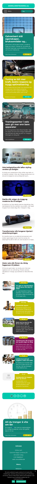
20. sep (27, 435)
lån (13, 427)
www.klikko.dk (20, 459)
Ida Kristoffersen (9, 139)
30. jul (23, 319)
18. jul (23, 337)
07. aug (27, 163)
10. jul (23, 374)
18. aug (27, 54)
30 (25, 396)
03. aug (23, 302)
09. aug (27, 96)
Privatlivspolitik (21, 481)
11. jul (23, 356)
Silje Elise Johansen (10, 54)
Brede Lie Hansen (10, 97)
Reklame (18, 468)
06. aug (27, 227)
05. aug (27, 259)
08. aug (27, 139)
